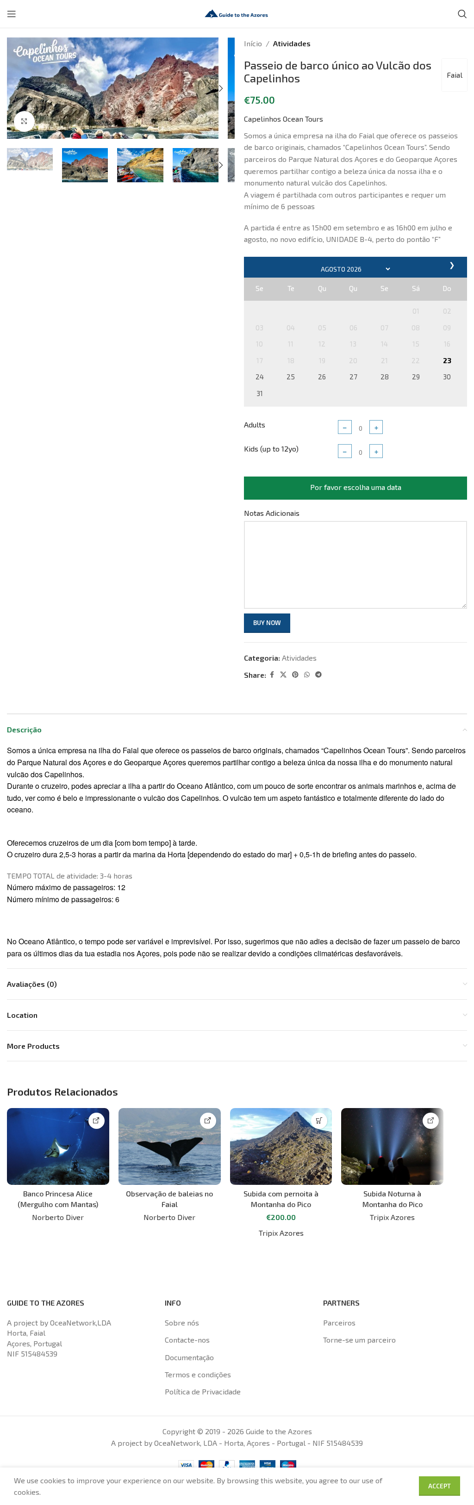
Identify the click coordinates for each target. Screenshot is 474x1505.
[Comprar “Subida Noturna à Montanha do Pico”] (431, 1121)
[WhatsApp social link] (306, 675)
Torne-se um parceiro (359, 1339)
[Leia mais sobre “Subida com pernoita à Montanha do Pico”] (319, 1121)
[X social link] (283, 675)
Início (253, 43)
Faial (454, 74)
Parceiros (339, 1322)
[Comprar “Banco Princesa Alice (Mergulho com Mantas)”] (96, 1121)
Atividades (292, 43)
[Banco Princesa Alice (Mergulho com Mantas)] (58, 1146)
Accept (439, 1486)
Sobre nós (182, 1322)
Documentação (189, 1357)
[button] (16, 88)
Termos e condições (198, 1374)
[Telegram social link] (318, 675)
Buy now (267, 622)
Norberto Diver (58, 1217)
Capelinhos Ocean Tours (283, 118)
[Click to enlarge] (24, 121)
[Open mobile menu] (11, 14)
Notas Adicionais (271, 512)
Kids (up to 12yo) (271, 448)
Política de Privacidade (203, 1391)
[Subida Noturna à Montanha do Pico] (392, 1146)
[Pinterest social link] (295, 675)
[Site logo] (237, 12)
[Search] (462, 14)
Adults (254, 424)
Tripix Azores (281, 1232)
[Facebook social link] (271, 675)
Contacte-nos (187, 1339)
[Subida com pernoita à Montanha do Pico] (281, 1146)
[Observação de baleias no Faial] (169, 1146)
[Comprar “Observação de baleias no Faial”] (208, 1121)
